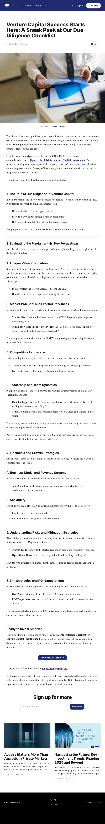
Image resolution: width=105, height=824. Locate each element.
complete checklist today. (53, 180)
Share (93, 44)
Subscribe (93, 5)
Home (28, 5)
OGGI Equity (9, 802)
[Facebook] (55, 800)
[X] (51, 800)
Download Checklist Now (52, 658)
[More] (46, 6)
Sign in (80, 5)
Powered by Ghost (93, 802)
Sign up (54, 804)
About (38, 5)
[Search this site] (72, 6)
